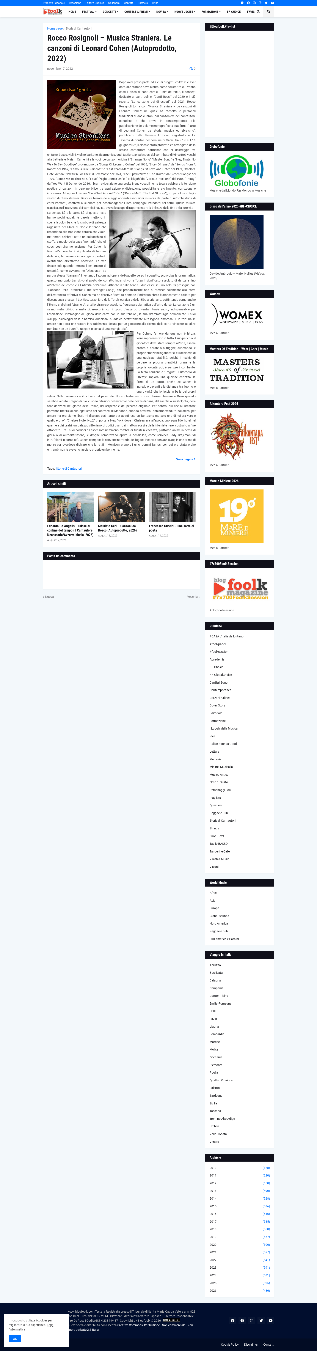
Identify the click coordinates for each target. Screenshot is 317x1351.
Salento (215, 1088)
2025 (240, 1283)
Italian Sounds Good (223, 743)
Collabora (114, 3)
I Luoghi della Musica (224, 728)
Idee (212, 736)
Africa (214, 893)
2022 (240, 1260)
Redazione (75, 3)
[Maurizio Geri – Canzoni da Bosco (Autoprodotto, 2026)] (121, 507)
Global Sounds (219, 916)
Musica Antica (219, 774)
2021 (240, 1252)
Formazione (218, 721)
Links (155, 3)
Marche (215, 1042)
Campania (216, 988)
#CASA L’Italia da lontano (226, 636)
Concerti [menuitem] (109, 11)
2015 (240, 1206)
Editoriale (216, 713)
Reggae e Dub (219, 813)
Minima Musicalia (221, 767)
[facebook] (242, 3)
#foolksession (219, 651)
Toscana (215, 1111)
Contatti (128, 3)
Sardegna (216, 1095)
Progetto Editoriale (54, 3)
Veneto (214, 1141)
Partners (143, 3)
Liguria (214, 1026)
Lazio (213, 1019)
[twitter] (266, 3)
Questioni (216, 805)
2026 (240, 1290)
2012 (240, 1183)
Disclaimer (251, 1344)
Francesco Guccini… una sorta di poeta (171, 528)
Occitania (216, 1057)
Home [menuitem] (72, 11)
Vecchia (192, 596)
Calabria (215, 980)
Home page (55, 28)
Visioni (214, 866)
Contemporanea (220, 690)
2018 (240, 1229)
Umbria (214, 1126)
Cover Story (217, 705)
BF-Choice (216, 667)
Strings (214, 828)
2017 (240, 1221)
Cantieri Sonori (219, 682)
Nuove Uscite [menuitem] (183, 11)
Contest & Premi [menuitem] (136, 11)
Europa (214, 908)
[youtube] (272, 3)
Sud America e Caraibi (224, 939)
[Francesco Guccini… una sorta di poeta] (172, 507)
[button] (258, 11)
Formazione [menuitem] (210, 11)
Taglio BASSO (219, 843)
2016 (240, 1214)
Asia (212, 900)
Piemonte (216, 1065)
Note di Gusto (219, 782)
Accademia (217, 659)
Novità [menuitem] (161, 11)
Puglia (214, 1072)
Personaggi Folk (220, 790)
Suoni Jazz (217, 836)
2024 (240, 1275)
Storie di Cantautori (78, 28)
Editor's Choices (94, 3)
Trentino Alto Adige (222, 1118)
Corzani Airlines (220, 698)
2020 (240, 1244)
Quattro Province (221, 1080)
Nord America (219, 923)
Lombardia (217, 1034)
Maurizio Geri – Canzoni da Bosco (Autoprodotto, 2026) (117, 528)
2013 (240, 1190)
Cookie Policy (230, 1344)
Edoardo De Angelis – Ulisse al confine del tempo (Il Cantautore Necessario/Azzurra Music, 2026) (70, 530)
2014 (240, 1198)
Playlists (215, 797)
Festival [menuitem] (88, 11)
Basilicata (216, 972)
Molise (214, 1049)
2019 (240, 1237)
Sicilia (213, 1103)
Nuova (49, 596)
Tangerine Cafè (220, 851)
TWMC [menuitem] (251, 11)
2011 (240, 1175)
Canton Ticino (219, 995)
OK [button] (15, 1338)
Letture (214, 751)
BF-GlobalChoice (221, 674)
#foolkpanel (218, 644)
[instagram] (254, 3)
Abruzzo (215, 965)
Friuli (213, 1011)
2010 (240, 1168)
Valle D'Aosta (218, 1134)
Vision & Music (219, 859)
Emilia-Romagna (221, 1003)
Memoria (215, 759)
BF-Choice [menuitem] (234, 11)
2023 (240, 1267)
